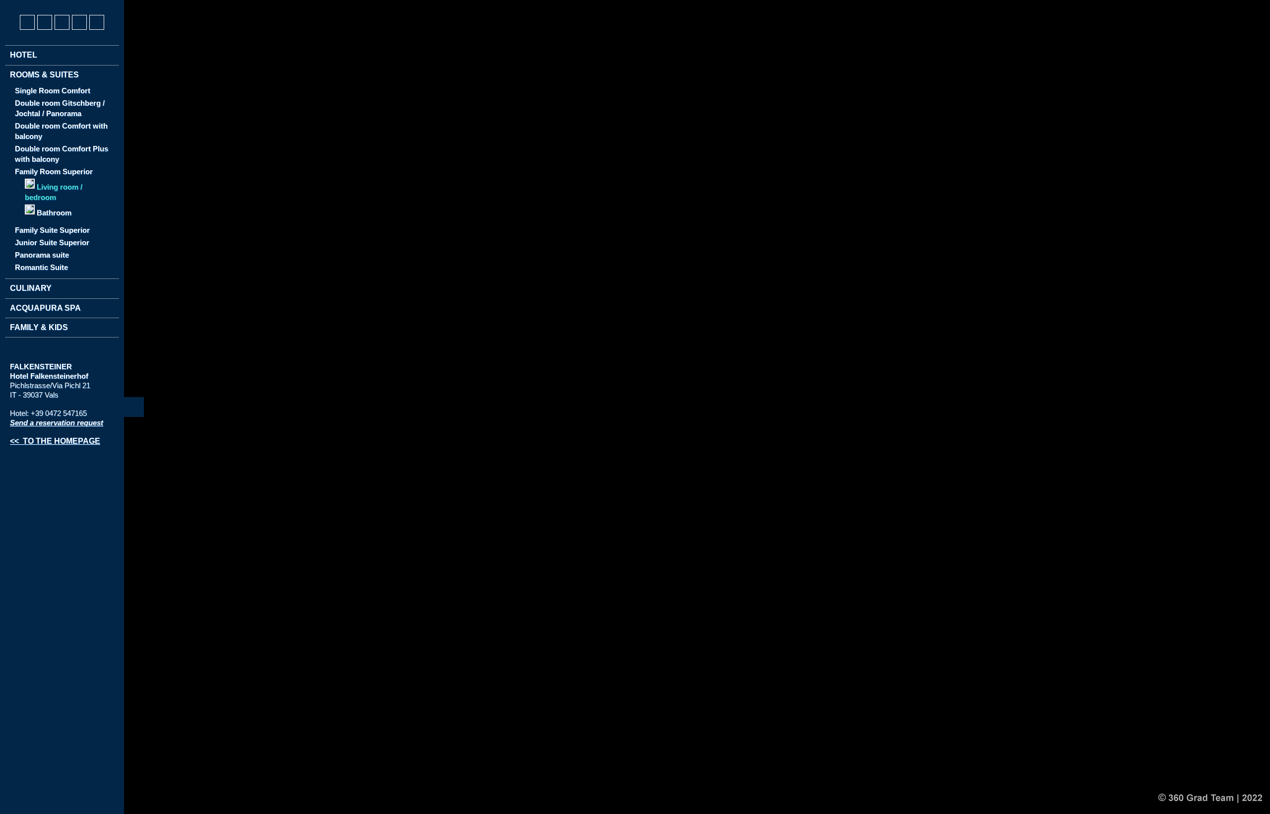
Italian (54, 5)
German (17, 5)
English (36, 5)
